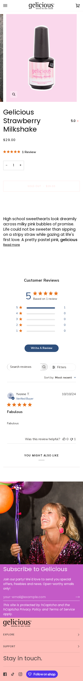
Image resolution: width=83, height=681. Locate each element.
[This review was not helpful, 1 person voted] (71, 439)
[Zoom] (13, 94)
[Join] (74, 597)
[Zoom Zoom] (41, 58)
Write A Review (41, 348)
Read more (11, 245)
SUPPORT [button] (9, 646)
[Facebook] (5, 674)
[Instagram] (20, 674)
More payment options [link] (20, 211)
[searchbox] (23, 367)
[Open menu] (9, 5)
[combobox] (60, 377)
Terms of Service (62, 609)
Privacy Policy (30, 609)
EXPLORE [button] (9, 634)
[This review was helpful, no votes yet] (64, 439)
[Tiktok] (13, 674)
